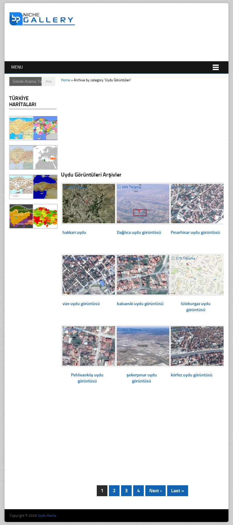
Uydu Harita (47, 515)
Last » (177, 490)
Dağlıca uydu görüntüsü (139, 232)
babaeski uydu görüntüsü (140, 303)
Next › (155, 490)
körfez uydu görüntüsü (191, 375)
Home (65, 80)
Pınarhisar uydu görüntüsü (195, 232)
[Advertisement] (119, 44)
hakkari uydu (74, 232)
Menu (17, 67)
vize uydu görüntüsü (81, 303)
